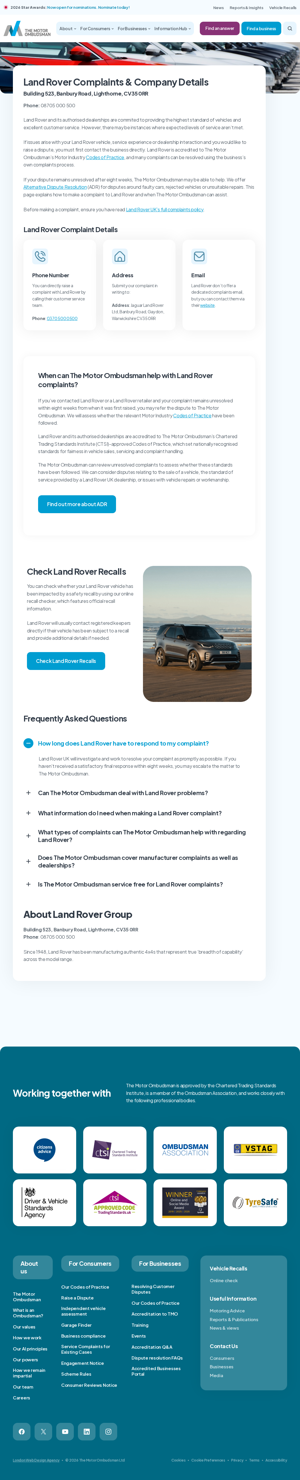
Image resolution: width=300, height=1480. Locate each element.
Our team (23, 1386)
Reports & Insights (246, 7)
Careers (21, 1397)
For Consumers (95, 28)
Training (140, 1325)
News (218, 7)
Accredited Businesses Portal (156, 1371)
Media (216, 1375)
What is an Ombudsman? (28, 1313)
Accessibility (276, 1460)
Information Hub (171, 28)
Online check (224, 1280)
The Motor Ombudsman (27, 1296)
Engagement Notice (82, 1363)
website (207, 305)
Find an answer (219, 28)
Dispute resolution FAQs (157, 1357)
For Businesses (132, 28)
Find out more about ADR (77, 504)
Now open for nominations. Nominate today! (88, 7)
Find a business (261, 28)
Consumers (222, 1358)
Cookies (178, 1460)
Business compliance (83, 1335)
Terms (254, 1460)
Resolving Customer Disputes (153, 1289)
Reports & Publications (234, 1319)
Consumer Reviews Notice (89, 1385)
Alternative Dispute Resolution (55, 187)
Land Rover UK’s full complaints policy (165, 209)
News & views (224, 1328)
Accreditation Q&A (152, 1347)
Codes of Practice (105, 157)
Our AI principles (30, 1348)
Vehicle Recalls (282, 7)
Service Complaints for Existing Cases (85, 1349)
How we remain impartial (29, 1373)
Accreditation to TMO (155, 1313)
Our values (24, 1326)
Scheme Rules (76, 1374)
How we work (27, 1337)
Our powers (25, 1359)
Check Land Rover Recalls (66, 661)
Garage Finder (76, 1325)
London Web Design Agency (36, 1460)
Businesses (221, 1366)
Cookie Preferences (208, 1460)
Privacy (237, 1460)
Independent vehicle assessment (83, 1311)
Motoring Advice (227, 1310)
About (66, 28)
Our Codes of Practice (85, 1287)
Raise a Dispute (77, 1297)
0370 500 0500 (62, 318)
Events (139, 1335)
